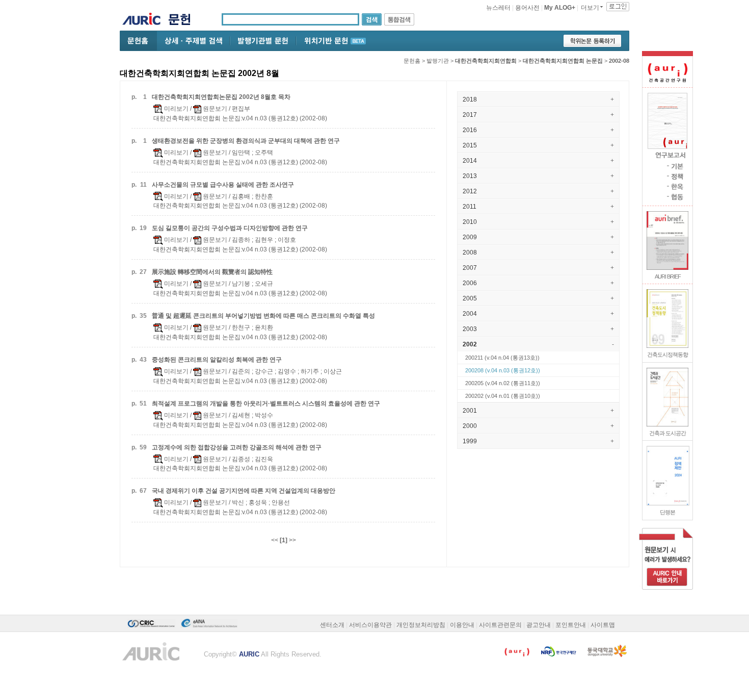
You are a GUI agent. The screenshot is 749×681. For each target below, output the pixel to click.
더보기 (590, 7)
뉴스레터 (498, 7)
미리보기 (176, 108)
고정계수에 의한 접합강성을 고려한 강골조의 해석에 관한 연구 (237, 447)
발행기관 (437, 61)
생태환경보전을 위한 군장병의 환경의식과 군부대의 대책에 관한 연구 (246, 140)
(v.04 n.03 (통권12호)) (502, 370)
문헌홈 (412, 61)
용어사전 (527, 7)
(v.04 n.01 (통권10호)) (502, 396)
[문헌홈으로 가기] (183, 21)
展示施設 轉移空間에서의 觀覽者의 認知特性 (212, 271)
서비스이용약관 (370, 624)
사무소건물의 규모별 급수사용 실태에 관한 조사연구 (223, 184)
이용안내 (462, 624)
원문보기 (214, 108)
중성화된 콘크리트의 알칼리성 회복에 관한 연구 (217, 359)
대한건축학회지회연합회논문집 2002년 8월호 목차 (221, 96)
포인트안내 (570, 624)
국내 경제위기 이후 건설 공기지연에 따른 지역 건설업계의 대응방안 (243, 490)
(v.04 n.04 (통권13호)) (502, 358)
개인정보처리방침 (420, 624)
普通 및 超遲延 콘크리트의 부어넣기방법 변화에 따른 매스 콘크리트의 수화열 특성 (263, 315)
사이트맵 (603, 624)
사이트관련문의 (500, 624)
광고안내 (538, 624)
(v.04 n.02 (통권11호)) (502, 383)
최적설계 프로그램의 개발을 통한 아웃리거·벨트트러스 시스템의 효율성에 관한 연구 (266, 403)
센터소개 (332, 624)
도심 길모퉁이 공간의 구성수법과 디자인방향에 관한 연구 (230, 228)
